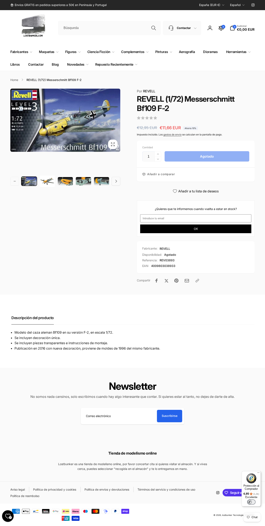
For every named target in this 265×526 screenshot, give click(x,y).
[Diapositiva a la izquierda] (14, 181)
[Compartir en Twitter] (166, 281)
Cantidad (147, 147)
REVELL (146, 91)
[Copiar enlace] (197, 281)
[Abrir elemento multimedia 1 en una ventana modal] (65, 120)
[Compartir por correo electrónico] (186, 280)
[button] (242, 28)
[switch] (251, 501)
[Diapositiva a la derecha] (116, 181)
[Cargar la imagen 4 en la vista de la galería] (83, 181)
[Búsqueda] (153, 28)
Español (235, 5)
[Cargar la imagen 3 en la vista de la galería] (65, 181)
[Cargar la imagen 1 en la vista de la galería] (29, 181)
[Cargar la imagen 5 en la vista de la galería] (101, 181)
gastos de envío (172, 134)
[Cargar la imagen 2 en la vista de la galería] (47, 181)
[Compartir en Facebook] (156, 281)
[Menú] (258, 473)
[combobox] (109, 28)
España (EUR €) (209, 5)
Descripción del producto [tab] (32, 318)
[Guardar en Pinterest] (176, 281)
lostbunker (227, 515)
